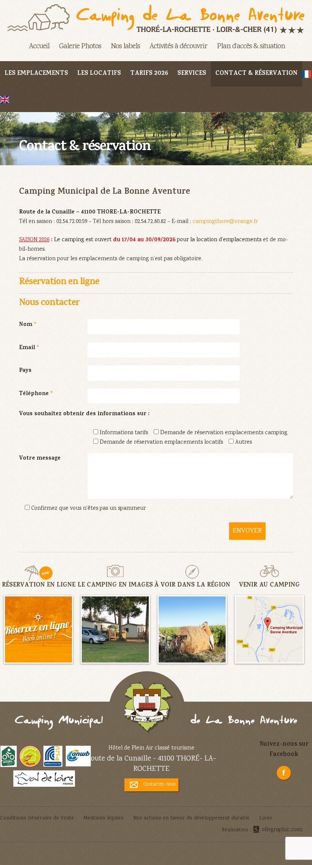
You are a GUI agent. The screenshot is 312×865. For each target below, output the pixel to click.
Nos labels (125, 46)
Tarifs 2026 (149, 74)
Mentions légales (103, 818)
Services (191, 74)
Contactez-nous (159, 784)
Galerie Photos (80, 46)
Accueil (39, 46)
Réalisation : (262, 830)
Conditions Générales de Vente (37, 818)
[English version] (4, 99)
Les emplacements (36, 74)
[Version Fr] (306, 74)
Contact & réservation (256, 74)
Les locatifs (99, 74)
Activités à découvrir (178, 46)
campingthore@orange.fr (225, 222)
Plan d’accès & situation (251, 46)
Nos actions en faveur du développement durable (191, 818)
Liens (265, 818)
